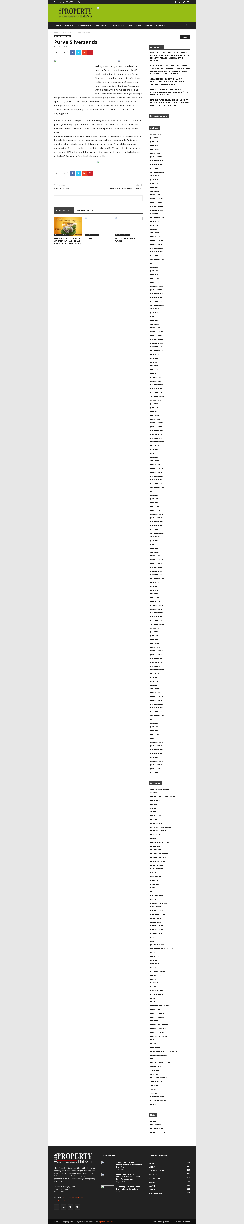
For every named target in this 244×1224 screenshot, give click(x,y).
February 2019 (156, 468)
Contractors (156, 865)
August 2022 (155, 309)
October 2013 (156, 711)
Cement (153, 838)
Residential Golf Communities (164, 1051)
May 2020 (154, 411)
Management (83, 25)
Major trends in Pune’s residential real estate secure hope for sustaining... (128, 1176)
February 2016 (156, 605)
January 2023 (156, 290)
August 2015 (155, 628)
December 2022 (156, 293)
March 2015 (155, 647)
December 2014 (156, 658)
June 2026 (154, 141)
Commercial (155, 850)
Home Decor (155, 907)
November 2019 (156, 434)
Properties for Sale (159, 1024)
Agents (153, 793)
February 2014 (156, 696)
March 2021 (155, 373)
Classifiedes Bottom (68, 32)
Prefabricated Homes (160, 1005)
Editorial (154, 880)
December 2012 (156, 749)
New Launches (156, 990)
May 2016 (154, 594)
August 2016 (155, 582)
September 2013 (157, 715)
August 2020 (155, 400)
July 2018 (154, 495)
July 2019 (154, 449)
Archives (154, 804)
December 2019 (156, 430)
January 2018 (156, 518)
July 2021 (154, 358)
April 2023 (154, 278)
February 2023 (156, 286)
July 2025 (154, 179)
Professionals (157, 1013)
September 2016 (157, 578)
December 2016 (156, 567)
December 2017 (156, 521)
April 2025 (154, 191)
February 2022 (156, 331)
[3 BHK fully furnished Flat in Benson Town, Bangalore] (107, 1189)
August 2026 (155, 134)
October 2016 (156, 575)
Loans (153, 967)
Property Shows (157, 1032)
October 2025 (156, 168)
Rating (153, 1043)
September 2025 (157, 172)
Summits (154, 1074)
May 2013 (154, 730)
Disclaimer (176, 1222)
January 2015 (156, 654)
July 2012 (154, 757)
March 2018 (155, 510)
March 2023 (155, 282)
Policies (153, 998)
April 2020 (154, 415)
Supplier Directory (158, 1078)
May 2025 (154, 187)
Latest (153, 952)
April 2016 (154, 597)
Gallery (153, 899)
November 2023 (156, 252)
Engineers (154, 884)
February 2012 (156, 761)
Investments (156, 933)
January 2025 (156, 202)
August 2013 (155, 719)
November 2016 (156, 571)
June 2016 (154, 590)
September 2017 (157, 533)
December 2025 (156, 160)
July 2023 (154, 267)
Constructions (157, 861)
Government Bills (158, 903)
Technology (156, 1081)
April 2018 (154, 506)
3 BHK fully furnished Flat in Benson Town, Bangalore (128, 1187)
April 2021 (154, 369)
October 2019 (156, 438)
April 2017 (154, 552)
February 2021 (156, 377)
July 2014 (154, 677)
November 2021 (156, 343)
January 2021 (156, 381)
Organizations (157, 994)
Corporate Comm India (106, 1222)
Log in (153, 1121)
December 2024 (156, 206)
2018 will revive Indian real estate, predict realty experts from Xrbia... (129, 1164)
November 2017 (156, 525)
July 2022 (154, 312)
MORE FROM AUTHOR (85, 211)
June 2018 (154, 499)
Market (153, 979)
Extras (153, 891)
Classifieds (155, 846)
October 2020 (156, 392)
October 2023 (156, 255)
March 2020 (155, 419)
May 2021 (154, 366)
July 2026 (154, 138)
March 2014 (155, 692)
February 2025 (156, 198)
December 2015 (156, 613)
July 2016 (154, 586)
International (157, 926)
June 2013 (154, 727)
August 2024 (155, 221)
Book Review (156, 815)
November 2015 (156, 616)
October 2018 (156, 483)
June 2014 (154, 681)
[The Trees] (98, 226)
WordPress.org (157, 1132)
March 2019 (155, 464)
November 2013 (156, 708)
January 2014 (156, 700)
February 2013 (156, 742)
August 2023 (155, 263)
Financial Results (158, 895)
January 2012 (156, 765)
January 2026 (156, 157)
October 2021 (156, 347)
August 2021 (155, 354)
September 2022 (157, 305)
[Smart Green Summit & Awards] (129, 226)
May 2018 (154, 502)
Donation (160, 25)
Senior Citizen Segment (161, 1062)
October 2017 (156, 529)
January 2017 (156, 563)
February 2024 (156, 240)
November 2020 (156, 388)
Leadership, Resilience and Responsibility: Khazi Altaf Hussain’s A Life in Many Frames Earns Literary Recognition (170, 102)
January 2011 (156, 768)
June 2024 (154, 225)
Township (154, 1093)
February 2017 (156, 559)
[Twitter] (184, 2)
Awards (153, 808)
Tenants (154, 1085)
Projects (154, 1021)
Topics (68, 25)
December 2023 (156, 248)
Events (153, 888)
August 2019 (155, 445)
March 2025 (155, 195)
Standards (155, 1070)
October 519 (155, 772)
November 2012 (156, 753)
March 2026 (155, 153)
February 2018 (156, 514)
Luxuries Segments (159, 971)
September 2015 (157, 624)
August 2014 (155, 673)
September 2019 (157, 442)
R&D (152, 1040)
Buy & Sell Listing (158, 831)
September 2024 (157, 217)
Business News (134, 25)
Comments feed (157, 1128)
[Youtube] (188, 2)
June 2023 (154, 271)
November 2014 (156, 662)
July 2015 (154, 632)
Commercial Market (159, 853)
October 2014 (156, 666)
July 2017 (154, 540)
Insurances (155, 922)
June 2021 (154, 362)
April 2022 (154, 324)
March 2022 (155, 328)
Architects (155, 800)
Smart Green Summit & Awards (126, 188)
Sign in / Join (83, 2)
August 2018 (155, 491)
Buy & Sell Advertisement (161, 827)
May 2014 (154, 685)
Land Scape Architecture (161, 948)
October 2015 (156, 620)
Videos (153, 1104)
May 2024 (154, 229)
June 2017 (154, 544)
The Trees (89, 238)
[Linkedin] (179, 2)
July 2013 (154, 723)
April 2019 (154, 461)
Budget (153, 819)
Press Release (156, 1009)
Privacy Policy (164, 1222)
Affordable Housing (159, 789)
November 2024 (156, 210)
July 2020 (154, 404)
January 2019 (156, 472)
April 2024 (154, 233)
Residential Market (159, 1055)
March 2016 (155, 601)
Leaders (153, 960)
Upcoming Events (158, 1100)
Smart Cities (156, 1066)
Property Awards (158, 1028)
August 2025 (155, 176)
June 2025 (154, 183)
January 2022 (156, 335)
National (154, 983)
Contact (152, 1222)
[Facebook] (175, 2)
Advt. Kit (149, 25)
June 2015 (154, 635)
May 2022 (154, 320)
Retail (153, 1059)
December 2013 (156, 704)
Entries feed (155, 1125)
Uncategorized (157, 1097)
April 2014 (154, 689)
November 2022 (156, 297)
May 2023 (154, 274)
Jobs (152, 937)
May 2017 (154, 548)
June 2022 (154, 316)
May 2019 (154, 457)
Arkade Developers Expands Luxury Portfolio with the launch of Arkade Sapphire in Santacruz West (167, 81)
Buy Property (156, 834)
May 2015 (154, 639)
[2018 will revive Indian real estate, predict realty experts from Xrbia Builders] (107, 1165)
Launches (154, 956)
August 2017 (155, 537)
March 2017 (155, 556)
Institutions (156, 918)
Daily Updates (101, 25)
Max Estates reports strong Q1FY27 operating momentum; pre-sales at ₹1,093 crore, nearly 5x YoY (169, 92)
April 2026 (154, 149)
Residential (155, 1047)
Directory (117, 25)
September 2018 (157, 487)
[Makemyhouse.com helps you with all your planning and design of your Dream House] (68, 226)
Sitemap (186, 1222)
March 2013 (155, 738)
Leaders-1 (154, 964)
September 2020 (157, 396)
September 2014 (157, 670)
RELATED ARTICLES (64, 211)
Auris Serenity (61, 188)
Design (153, 872)
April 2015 (154, 643)
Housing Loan (156, 910)
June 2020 (154, 407)
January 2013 (156, 746)
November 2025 (156, 164)
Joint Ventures (157, 945)
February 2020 (156, 423)
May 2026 (154, 145)
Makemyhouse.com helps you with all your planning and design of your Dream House (67, 241)
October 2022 (156, 301)
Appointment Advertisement (163, 796)
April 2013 (154, 734)
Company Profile (158, 857)
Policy (153, 1002)
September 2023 (157, 259)
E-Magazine (155, 876)
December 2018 (156, 476)
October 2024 (156, 214)
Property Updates (158, 1036)
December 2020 (156, 385)
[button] (187, 25)
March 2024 (155, 236)
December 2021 (156, 339)
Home (58, 25)
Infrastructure (157, 914)
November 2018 (156, 480)
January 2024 (156, 244)
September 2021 (157, 350)
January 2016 (156, 609)
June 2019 (154, 453)
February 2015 (156, 651)
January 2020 (156, 426)
